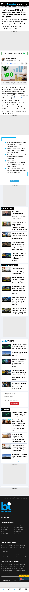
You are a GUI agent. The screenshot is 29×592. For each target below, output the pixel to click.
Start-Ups (5, 533)
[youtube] (5, 517)
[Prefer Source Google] (5, 63)
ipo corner (14, 6)
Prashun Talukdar (11, 58)
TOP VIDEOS (12, 265)
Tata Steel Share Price (21, 547)
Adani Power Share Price (21, 545)
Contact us (17, 578)
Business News (4, 6)
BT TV (17, 533)
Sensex (4, 554)
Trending (5, 531)
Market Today (6, 525)
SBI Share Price (19, 568)
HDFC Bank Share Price (8, 547)
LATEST (6, 409)
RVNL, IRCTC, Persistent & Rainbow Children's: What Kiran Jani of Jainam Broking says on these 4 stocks (16, 163)
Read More (14, 180)
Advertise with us (5, 580)
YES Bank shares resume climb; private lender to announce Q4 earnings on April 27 (16, 150)
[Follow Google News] (14, 63)
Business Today (17, 0)
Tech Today (6, 527)
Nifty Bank (5, 557)
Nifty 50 (18, 554)
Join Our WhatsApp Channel (13, 53)
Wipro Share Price (20, 570)
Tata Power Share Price (8, 573)
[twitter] (8, 517)
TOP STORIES (8, 208)
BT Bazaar (24, 0)
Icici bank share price (8, 570)
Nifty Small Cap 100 (21, 557)
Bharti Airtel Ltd (18, 98)
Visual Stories (19, 529)
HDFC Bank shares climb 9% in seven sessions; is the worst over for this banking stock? (16, 170)
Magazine (18, 531)
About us (3, 578)
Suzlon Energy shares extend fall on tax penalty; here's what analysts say (16, 156)
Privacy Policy (17, 580)
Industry (5, 536)
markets (9, 6)
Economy (18, 525)
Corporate (5, 529)
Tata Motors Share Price (8, 545)
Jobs (4, 538)
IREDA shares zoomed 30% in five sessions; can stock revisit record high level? (16, 144)
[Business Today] (15, 4)
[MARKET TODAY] (8, 341)
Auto (17, 536)
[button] (26, 590)
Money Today (19, 527)
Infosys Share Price (8, 568)
